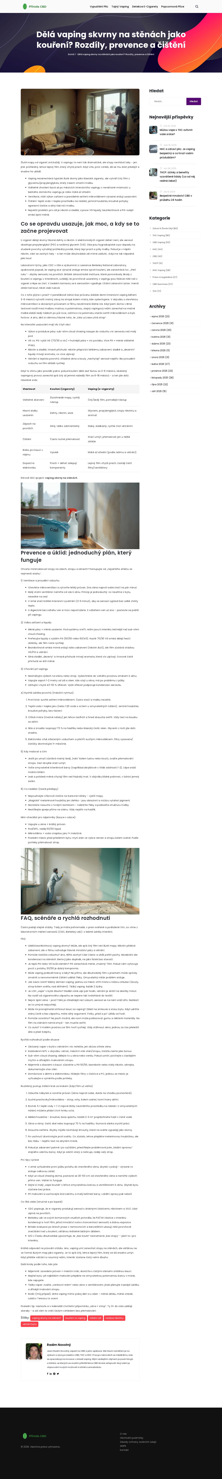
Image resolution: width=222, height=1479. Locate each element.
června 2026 (161, 330)
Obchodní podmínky (131, 1437)
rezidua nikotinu (115, 1318)
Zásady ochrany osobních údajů (138, 1442)
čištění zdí (95, 1318)
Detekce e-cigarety (145, 6)
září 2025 (159, 391)
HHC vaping (161, 270)
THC (157, 291)
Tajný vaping (120, 6)
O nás (123, 1433)
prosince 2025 (162, 370)
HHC (158, 249)
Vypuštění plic (99, 6)
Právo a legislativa (165, 277)
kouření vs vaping (75, 1318)
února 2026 (160, 357)
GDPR (123, 1446)
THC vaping (161, 235)
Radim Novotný (59, 1345)
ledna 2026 (161, 364)
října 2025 (160, 384)
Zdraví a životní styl (165, 228)
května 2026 (161, 336)
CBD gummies (163, 284)
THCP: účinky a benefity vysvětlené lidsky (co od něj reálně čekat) (177, 177)
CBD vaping (161, 242)
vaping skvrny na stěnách (46, 1318)
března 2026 (161, 350)
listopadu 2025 (163, 377)
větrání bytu (30, 1324)
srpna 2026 (161, 316)
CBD (157, 256)
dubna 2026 (161, 343)
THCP (158, 263)
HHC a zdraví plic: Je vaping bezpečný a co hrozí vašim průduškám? (177, 153)
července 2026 (163, 323)
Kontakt (124, 1450)
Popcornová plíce (172, 6)
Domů (71, 54)
